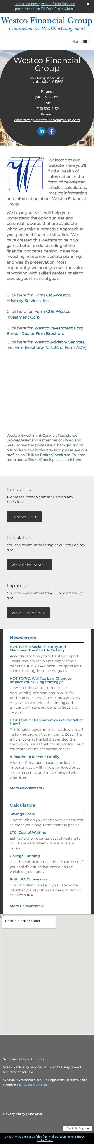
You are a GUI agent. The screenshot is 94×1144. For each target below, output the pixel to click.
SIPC (11, 445)
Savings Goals (22, 814)
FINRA (68, 440)
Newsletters (23, 638)
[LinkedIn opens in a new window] (41, 131)
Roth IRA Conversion (28, 879)
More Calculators (26, 906)
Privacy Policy (14, 1114)
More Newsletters (27, 788)
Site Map (35, 1114)
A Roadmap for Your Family (34, 757)
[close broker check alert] (88, 4)
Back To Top (75, 1128)
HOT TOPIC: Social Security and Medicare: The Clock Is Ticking (38, 648)
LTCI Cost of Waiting (28, 832)
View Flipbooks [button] (26, 613)
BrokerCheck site (55, 455)
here (77, 460)
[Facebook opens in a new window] (51, 131)
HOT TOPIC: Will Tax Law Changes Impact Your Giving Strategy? (40, 680)
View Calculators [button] (28, 565)
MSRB (42, 1085)
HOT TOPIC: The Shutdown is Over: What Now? (46, 722)
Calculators (22, 805)
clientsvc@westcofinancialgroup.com (47, 120)
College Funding (25, 856)
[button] (79, 41)
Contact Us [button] (22, 517)
